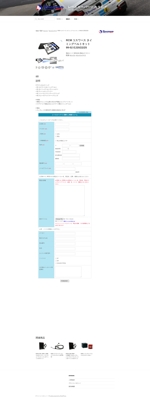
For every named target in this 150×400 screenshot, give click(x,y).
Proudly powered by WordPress (57, 396)
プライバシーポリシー (75, 383)
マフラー (59, 19)
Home (37, 30)
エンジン (45, 30)
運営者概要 (72, 386)
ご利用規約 (72, 380)
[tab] (37, 76)
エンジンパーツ (53, 30)
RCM (75, 19)
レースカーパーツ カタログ (87, 7)
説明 (37, 76)
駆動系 (68, 19)
